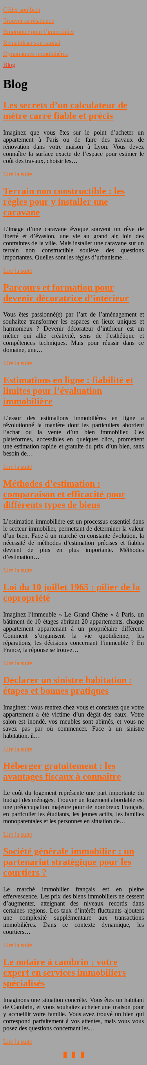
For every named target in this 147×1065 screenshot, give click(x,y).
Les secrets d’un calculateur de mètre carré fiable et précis (65, 110)
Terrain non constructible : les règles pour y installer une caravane (64, 201)
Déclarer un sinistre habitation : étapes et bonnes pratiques (67, 685)
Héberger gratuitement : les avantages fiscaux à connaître (62, 771)
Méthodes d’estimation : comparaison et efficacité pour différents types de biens (64, 494)
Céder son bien (21, 9)
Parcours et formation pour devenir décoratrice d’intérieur (66, 292)
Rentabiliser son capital (31, 42)
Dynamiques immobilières (35, 53)
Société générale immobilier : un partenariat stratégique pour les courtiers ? (68, 862)
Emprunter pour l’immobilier (38, 31)
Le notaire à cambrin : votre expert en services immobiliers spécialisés (64, 972)
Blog (9, 64)
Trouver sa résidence (28, 20)
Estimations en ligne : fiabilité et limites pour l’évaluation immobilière (68, 390)
